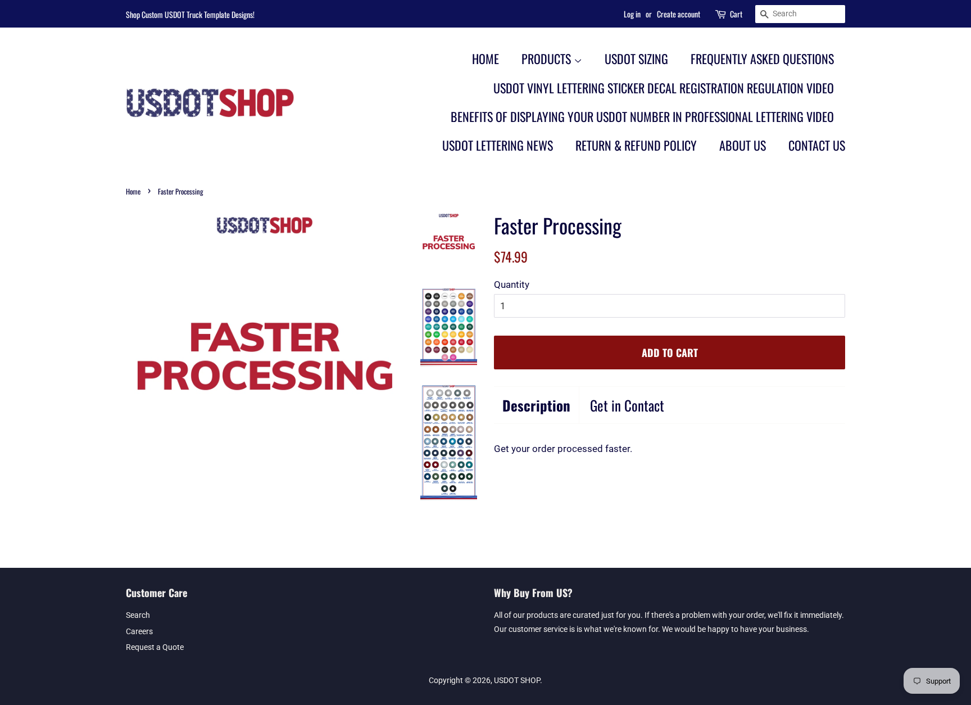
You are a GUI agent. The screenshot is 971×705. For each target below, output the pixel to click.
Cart (736, 14)
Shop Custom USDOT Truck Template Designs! (190, 14)
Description (536, 405)
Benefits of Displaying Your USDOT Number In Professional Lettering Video (642, 116)
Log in (632, 14)
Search (138, 615)
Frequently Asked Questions (762, 58)
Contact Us (816, 145)
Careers (139, 631)
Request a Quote (155, 647)
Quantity (511, 284)
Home (485, 58)
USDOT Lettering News (497, 145)
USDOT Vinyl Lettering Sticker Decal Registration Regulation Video (663, 88)
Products (547, 58)
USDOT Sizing (636, 58)
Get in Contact (627, 405)
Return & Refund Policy (636, 145)
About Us (742, 145)
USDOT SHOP (517, 680)
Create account (678, 14)
